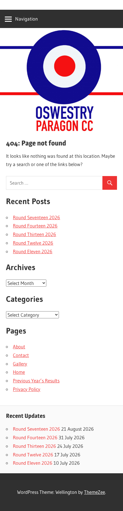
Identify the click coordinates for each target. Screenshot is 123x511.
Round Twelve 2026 (33, 243)
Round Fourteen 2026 (35, 226)
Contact (21, 355)
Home (19, 372)
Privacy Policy (26, 389)
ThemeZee (94, 492)
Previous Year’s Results (36, 381)
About (19, 347)
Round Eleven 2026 (32, 251)
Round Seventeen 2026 (36, 217)
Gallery (20, 364)
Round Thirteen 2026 (34, 234)
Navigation (26, 19)
